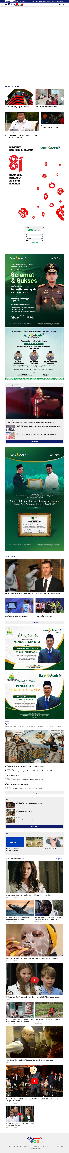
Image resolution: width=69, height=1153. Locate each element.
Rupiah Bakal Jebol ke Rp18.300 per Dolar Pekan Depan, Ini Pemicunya (36, 434)
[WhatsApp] (34, 1141)
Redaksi (19, 1146)
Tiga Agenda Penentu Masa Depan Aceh (16, 784)
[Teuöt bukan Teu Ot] (54, 842)
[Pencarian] (63, 4)
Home (8, 1146)
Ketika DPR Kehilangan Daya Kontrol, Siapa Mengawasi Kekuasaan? (24, 780)
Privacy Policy (27, 1146)
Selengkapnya (34, 441)
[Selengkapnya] (62, 834)
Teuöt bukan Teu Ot (50, 849)
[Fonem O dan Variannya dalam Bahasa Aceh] (15, 842)
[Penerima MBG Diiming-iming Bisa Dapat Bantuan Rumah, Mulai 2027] (50, 97)
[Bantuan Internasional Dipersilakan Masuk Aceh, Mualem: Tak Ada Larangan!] (52, 118)
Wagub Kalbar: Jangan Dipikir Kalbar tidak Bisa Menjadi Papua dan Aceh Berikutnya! (18, 107)
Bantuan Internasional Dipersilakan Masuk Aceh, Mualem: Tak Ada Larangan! (51, 127)
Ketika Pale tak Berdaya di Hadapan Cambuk (29, 803)
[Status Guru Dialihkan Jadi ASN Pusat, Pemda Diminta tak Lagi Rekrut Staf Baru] (10, 428)
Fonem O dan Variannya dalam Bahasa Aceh (13, 849)
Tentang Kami (59, 1146)
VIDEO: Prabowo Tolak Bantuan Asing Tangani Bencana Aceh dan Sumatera (21, 136)
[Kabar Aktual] (16, 4)
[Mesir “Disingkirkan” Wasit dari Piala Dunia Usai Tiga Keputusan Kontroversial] (50, 605)
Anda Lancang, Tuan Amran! (24, 811)
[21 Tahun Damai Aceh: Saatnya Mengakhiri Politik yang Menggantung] (34, 746)
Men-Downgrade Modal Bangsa (25, 819)
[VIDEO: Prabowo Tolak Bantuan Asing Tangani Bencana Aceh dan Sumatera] (22, 121)
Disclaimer (36, 1146)
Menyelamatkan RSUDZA (12, 775)
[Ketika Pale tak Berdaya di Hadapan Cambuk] (10, 805)
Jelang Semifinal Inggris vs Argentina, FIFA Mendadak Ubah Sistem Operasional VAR (17, 615)
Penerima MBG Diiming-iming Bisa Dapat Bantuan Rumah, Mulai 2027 (49, 107)
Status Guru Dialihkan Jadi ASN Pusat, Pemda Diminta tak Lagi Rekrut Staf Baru (38, 426)
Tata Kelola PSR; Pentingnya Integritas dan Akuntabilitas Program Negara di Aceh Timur (30, 771)
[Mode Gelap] (60, 4)
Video (6, 133)
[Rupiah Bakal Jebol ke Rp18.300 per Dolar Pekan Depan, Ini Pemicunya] (10, 435)
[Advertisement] (34, 18)
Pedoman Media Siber (47, 1146)
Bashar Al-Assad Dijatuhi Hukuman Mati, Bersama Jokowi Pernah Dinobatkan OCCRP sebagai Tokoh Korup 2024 (33, 594)
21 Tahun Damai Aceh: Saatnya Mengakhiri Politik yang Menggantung (24, 766)
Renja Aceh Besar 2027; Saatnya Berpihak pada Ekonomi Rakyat (23, 789)
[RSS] (38, 1141)
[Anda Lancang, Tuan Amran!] (10, 812)
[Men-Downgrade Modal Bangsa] (10, 820)
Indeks (13, 1146)
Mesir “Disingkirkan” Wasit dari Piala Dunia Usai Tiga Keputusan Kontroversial (49, 615)
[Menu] (6, 4)
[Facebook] (31, 1141)
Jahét (27, 849)
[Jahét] (34, 842)
